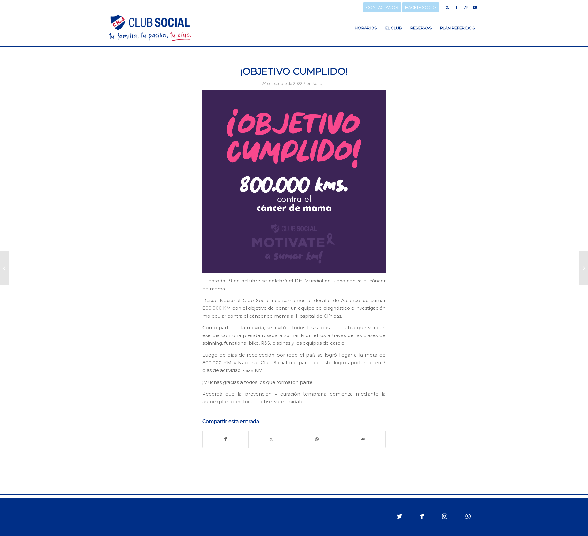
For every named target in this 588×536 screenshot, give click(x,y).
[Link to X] (447, 7)
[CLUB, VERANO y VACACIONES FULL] (4, 268)
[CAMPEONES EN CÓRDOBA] (583, 268)
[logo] (150, 28)
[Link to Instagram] (465, 7)
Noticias (319, 83)
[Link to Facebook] (456, 7)
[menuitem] (366, 28)
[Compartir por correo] (362, 439)
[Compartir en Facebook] (225, 439)
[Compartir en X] (271, 439)
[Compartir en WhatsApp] (317, 439)
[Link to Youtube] (474, 7)
